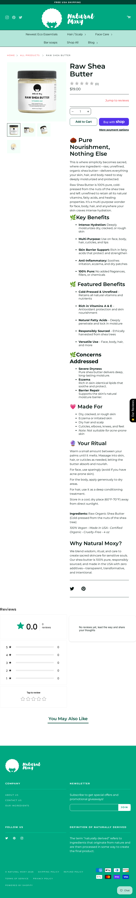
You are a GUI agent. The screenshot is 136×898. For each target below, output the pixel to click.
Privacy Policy (43, 878)
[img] (82, 84)
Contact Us (13, 800)
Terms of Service (17, 878)
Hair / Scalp (75, 34)
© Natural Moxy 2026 (19, 872)
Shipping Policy (48, 872)
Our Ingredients (17, 806)
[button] (33, 647)
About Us (12, 795)
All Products (30, 55)
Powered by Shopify (19, 885)
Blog (91, 42)
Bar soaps (50, 42)
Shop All (72, 42)
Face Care (102, 34)
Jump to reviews (117, 100)
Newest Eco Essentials (42, 34)
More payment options (114, 129)
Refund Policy (73, 872)
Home (11, 55)
